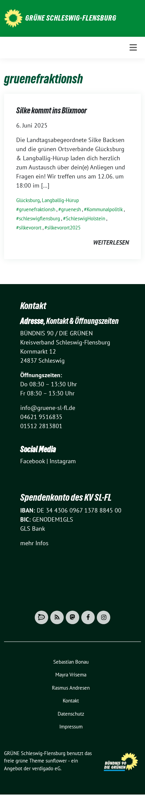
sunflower (56, 760)
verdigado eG (46, 768)
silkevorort (30, 227)
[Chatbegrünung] (41, 617)
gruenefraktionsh (37, 209)
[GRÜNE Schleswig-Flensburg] (13, 18)
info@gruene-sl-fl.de (47, 408)
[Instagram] (103, 617)
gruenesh (71, 209)
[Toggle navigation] (133, 47)
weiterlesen (111, 242)
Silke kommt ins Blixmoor (51, 110)
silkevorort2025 (64, 227)
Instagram (63, 461)
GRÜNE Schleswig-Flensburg (70, 17)
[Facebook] (88, 617)
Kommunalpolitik (105, 209)
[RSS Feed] (57, 617)
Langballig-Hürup (60, 200)
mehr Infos (34, 543)
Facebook (32, 461)
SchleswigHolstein (85, 218)
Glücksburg (28, 200)
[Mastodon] (72, 617)
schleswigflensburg (39, 218)
